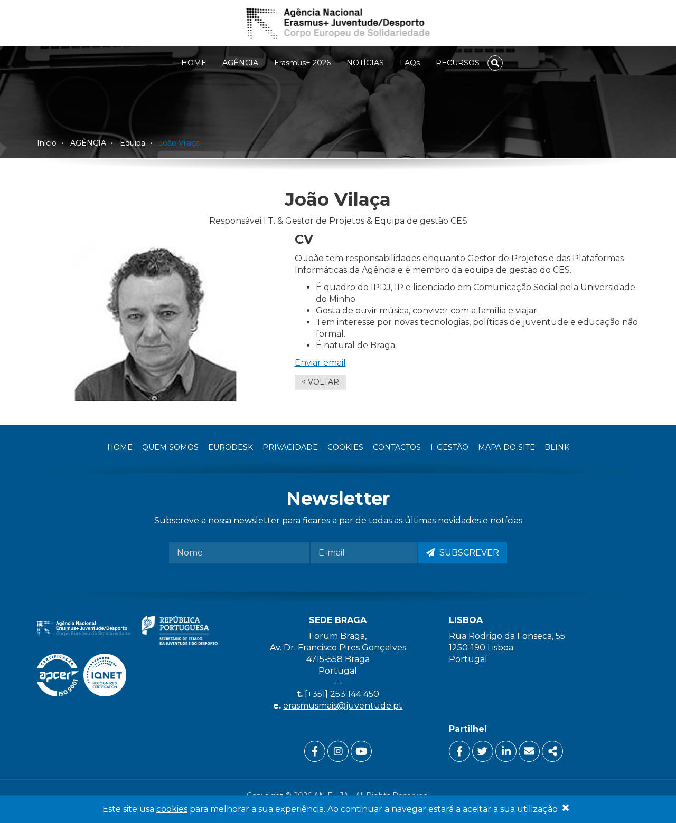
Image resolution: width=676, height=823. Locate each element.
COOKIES (345, 447)
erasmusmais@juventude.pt (342, 706)
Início (47, 143)
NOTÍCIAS (365, 63)
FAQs (410, 63)
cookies (171, 809)
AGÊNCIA (240, 63)
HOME (193, 63)
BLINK (556, 447)
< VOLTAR (320, 382)
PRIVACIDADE (290, 447)
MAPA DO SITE (506, 447)
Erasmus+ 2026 (302, 63)
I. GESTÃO (449, 447)
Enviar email (320, 363)
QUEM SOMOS (170, 447)
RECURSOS (458, 63)
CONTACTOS (397, 447)
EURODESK (230, 447)
